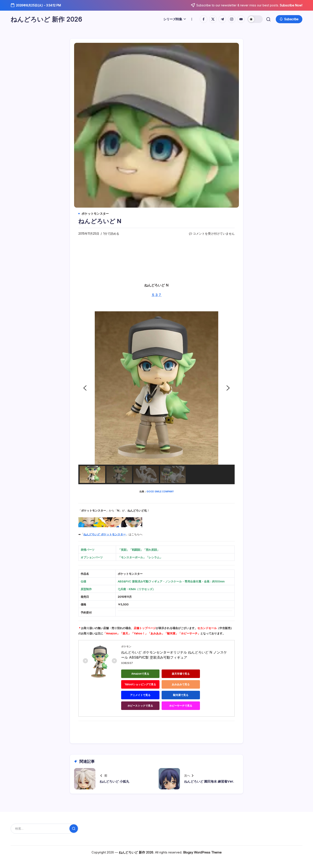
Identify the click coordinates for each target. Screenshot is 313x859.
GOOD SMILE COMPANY (160, 491)
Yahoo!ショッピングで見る (140, 684)
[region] (156, 397)
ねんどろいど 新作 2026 (46, 19)
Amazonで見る (140, 673)
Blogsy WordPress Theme (202, 852)
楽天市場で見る (181, 673)
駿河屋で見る (180, 695)
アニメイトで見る (140, 695)
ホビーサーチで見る (180, 705)
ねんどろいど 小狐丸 (114, 781)
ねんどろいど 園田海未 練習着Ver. (209, 781)
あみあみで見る (181, 684)
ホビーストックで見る (140, 705)
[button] (255, 19)
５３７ (156, 295)
